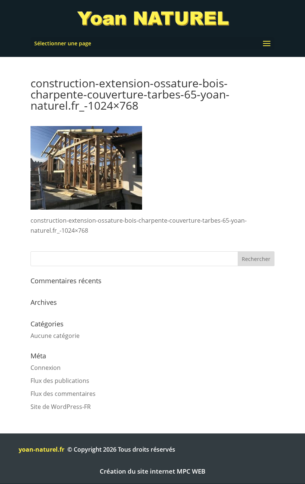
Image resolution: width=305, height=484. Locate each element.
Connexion (45, 368)
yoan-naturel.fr (41, 449)
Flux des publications (59, 381)
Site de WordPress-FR (60, 407)
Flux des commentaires (63, 394)
